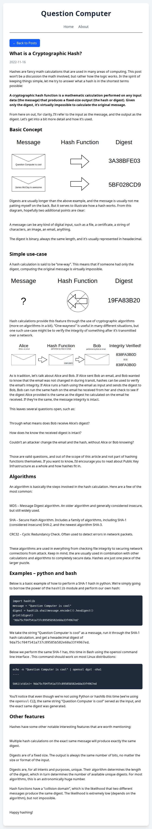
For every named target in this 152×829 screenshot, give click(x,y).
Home (69, 26)
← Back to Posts (25, 43)
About (83, 26)
